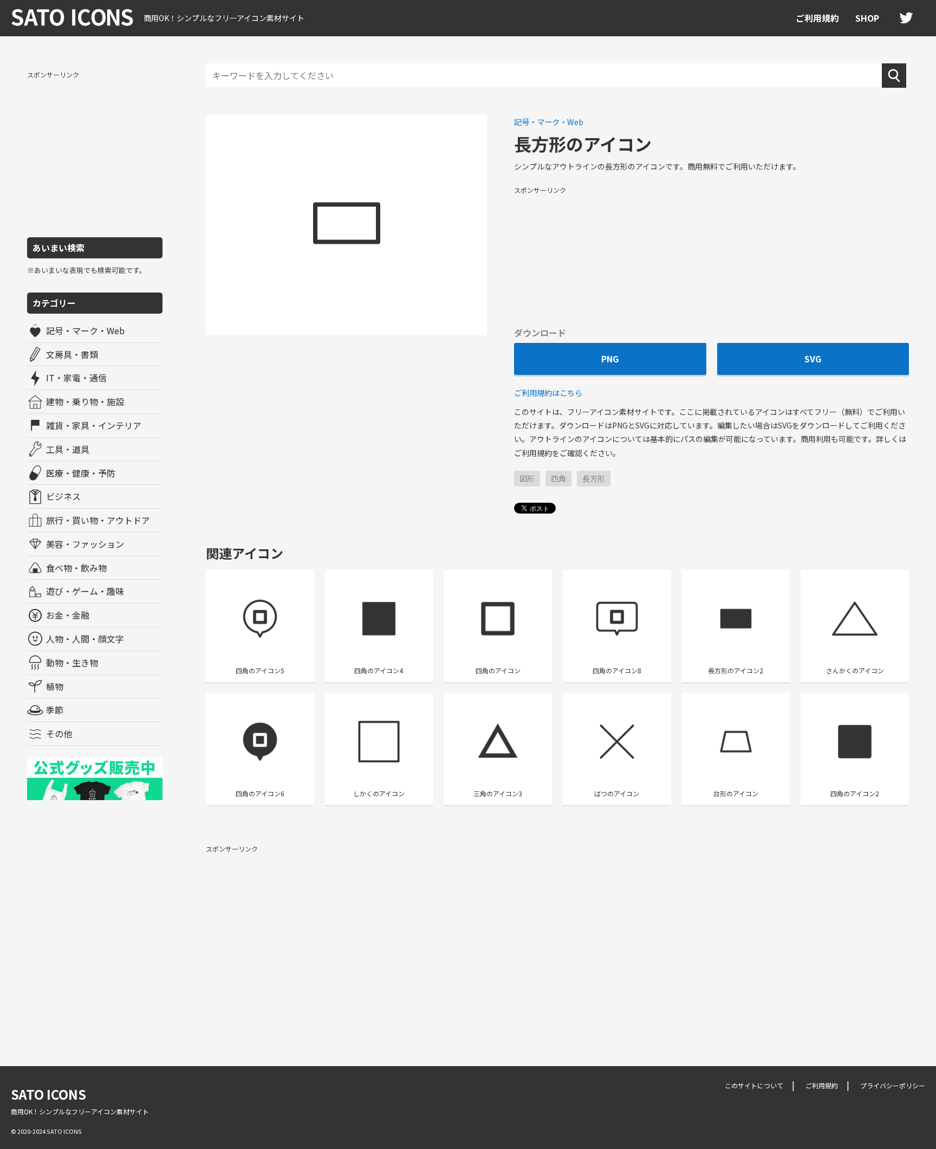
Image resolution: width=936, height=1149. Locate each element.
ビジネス (63, 496)
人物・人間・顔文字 (85, 638)
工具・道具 (67, 449)
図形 (527, 478)
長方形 (593, 478)
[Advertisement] (94, 153)
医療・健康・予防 (80, 472)
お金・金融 (67, 614)
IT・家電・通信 (76, 377)
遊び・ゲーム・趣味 (85, 591)
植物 (54, 686)
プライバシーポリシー (892, 1085)
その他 (59, 733)
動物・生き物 (72, 662)
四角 (558, 478)
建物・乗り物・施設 (85, 401)
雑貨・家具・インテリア (93, 425)
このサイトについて (754, 1085)
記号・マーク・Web (85, 330)
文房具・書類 (72, 354)
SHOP (867, 17)
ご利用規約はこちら (548, 392)
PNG (610, 358)
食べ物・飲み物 (76, 567)
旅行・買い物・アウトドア (98, 520)
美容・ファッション (85, 543)
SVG (812, 358)
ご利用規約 (817, 17)
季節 (54, 709)
